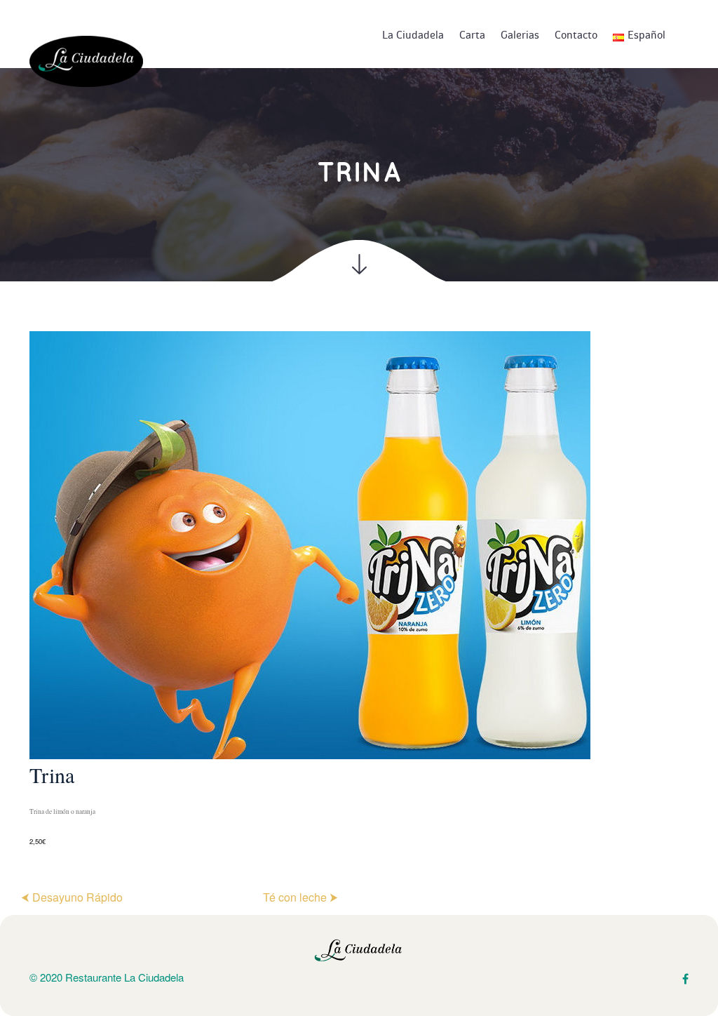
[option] (359, 589)
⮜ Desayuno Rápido (72, 897)
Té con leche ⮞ (300, 897)
